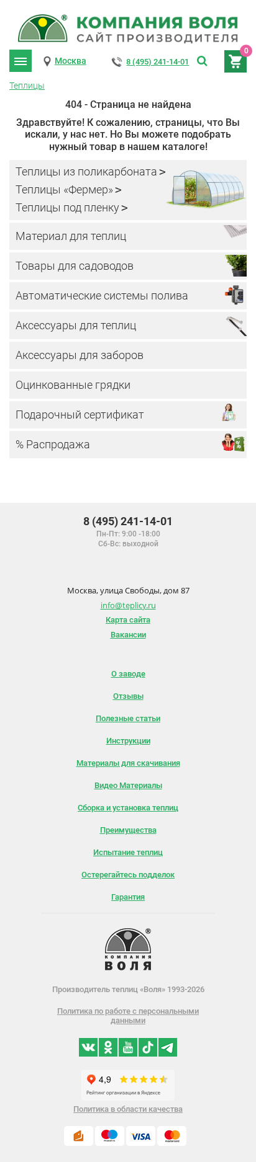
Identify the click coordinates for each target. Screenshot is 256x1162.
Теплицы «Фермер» (64, 189)
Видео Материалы (128, 785)
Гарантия (128, 897)
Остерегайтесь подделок (128, 874)
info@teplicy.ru (128, 605)
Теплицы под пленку (67, 207)
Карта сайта (128, 619)
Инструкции (128, 740)
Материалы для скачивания (128, 763)
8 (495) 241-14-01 (157, 61)
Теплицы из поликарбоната (86, 171)
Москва (70, 61)
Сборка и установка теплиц (128, 807)
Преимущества (128, 830)
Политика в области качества (128, 1109)
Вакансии (128, 634)
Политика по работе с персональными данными (128, 1015)
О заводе (128, 673)
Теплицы (27, 86)
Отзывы (128, 696)
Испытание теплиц (128, 852)
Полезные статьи (128, 718)
